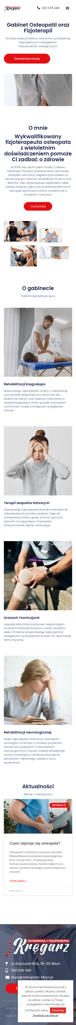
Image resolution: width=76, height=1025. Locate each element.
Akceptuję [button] (58, 1010)
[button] (67, 8)
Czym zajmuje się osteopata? (34, 843)
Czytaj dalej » (18, 881)
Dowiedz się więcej (45, 1015)
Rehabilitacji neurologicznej (27, 732)
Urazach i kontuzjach (22, 617)
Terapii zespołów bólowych (27, 502)
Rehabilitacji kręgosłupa (24, 384)
